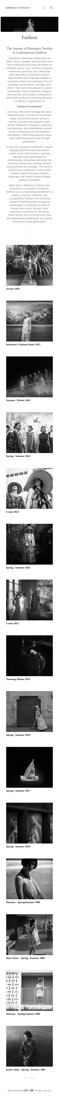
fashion (33, 1078)
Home (25, 1078)
